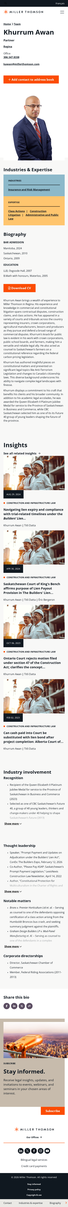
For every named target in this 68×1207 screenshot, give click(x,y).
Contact (7, 1202)
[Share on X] (22, 1006)
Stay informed (34, 1184)
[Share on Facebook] (6, 1006)
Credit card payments (34, 1166)
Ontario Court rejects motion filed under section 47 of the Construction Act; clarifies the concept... (32, 662)
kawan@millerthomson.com (21, 64)
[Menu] (62, 11)
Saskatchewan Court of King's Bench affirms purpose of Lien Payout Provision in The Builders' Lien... (31, 588)
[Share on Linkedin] (14, 1006)
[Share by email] (29, 1006)
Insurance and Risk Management (29, 189)
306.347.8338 (11, 57)
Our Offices (32, 1137)
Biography (55, 1202)
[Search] (5, 3)
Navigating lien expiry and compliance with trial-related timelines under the (33, 513)
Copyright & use (34, 1195)
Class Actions (16, 211)
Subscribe (53, 1111)
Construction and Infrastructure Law (31, 502)
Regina (7, 46)
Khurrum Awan (12, 525)
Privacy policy (34, 1189)
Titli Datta (30, 525)
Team (17, 24)
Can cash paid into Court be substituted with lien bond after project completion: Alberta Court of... (33, 737)
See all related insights (19, 453)
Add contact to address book (32, 79)
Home (7, 24)
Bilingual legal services (34, 1160)
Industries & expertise (31, 1202)
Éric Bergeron (46, 599)
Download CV (20, 288)
